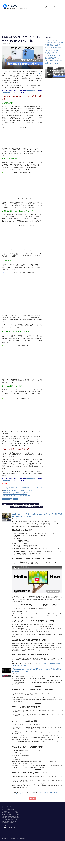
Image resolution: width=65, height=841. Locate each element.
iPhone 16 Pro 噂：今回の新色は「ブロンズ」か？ (15, 492)
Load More (32, 798)
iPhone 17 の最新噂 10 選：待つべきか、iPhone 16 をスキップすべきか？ (26, 507)
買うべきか (15, 499)
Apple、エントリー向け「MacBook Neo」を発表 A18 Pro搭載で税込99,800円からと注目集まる (54, 42)
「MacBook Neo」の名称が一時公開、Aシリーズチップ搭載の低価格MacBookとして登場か (53, 47)
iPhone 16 (39, 73)
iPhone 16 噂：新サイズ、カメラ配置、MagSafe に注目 (17, 495)
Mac (41, 7)
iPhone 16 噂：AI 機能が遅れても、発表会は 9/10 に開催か (17, 490)
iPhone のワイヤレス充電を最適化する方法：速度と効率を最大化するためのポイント (20, 504)
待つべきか (10, 499)
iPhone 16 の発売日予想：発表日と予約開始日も (15, 494)
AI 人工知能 (54, 7)
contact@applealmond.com (8, 827)
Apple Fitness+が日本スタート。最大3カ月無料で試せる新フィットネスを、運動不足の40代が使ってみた (53, 57)
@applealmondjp (30, 90)
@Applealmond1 (6, 92)
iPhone (35, 7)
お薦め (46, 7)
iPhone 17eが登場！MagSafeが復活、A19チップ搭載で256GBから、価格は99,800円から (53, 52)
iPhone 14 (33, 77)
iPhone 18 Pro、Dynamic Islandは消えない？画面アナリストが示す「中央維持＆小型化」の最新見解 (53, 62)
